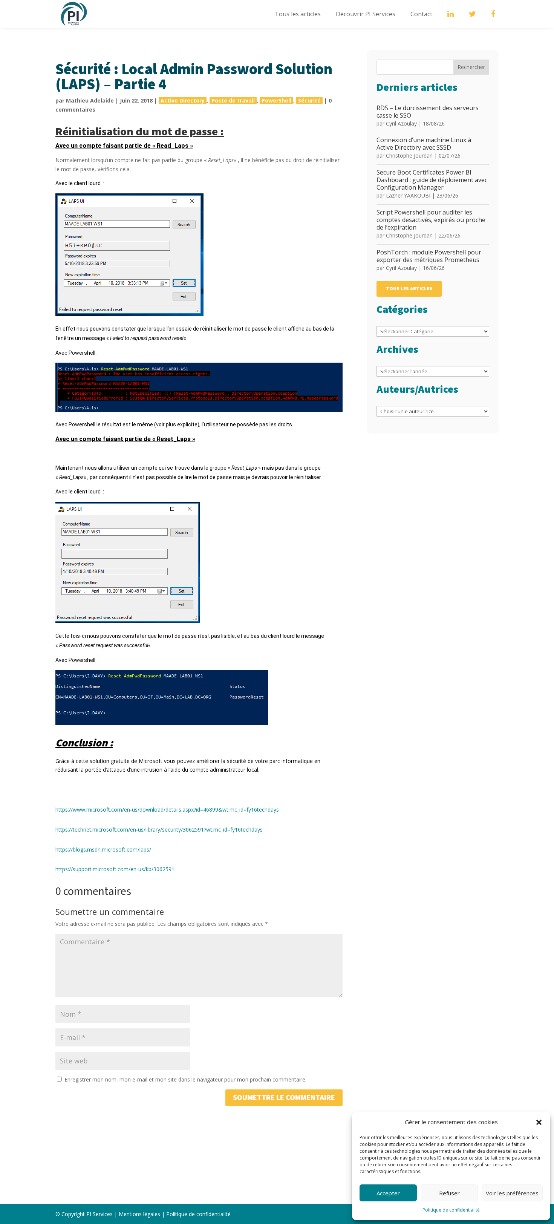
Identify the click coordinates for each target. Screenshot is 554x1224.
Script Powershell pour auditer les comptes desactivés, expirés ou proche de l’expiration (430, 219)
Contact (421, 14)
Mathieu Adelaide (90, 100)
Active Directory (183, 100)
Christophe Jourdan (409, 155)
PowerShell (276, 100)
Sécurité (309, 100)
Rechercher (471, 66)
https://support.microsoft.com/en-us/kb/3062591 (114, 869)
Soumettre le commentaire (284, 1097)
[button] (539, 1122)
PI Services (99, 1214)
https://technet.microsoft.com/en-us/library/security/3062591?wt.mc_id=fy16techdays (159, 829)
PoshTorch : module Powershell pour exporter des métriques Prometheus (428, 256)
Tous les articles (298, 14)
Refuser (449, 1193)
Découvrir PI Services (365, 14)
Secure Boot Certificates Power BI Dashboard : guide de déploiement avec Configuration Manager (431, 179)
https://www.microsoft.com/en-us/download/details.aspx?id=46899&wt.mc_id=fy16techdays (167, 809)
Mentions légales (139, 1214)
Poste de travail (233, 100)
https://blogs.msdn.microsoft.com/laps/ (103, 849)
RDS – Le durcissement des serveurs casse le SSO (427, 111)
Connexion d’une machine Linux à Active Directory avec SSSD (423, 144)
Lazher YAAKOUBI (408, 195)
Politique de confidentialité (451, 1210)
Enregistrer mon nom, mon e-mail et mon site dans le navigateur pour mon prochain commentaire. (185, 1079)
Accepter (388, 1193)
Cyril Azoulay (401, 123)
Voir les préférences (512, 1193)
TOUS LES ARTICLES (409, 288)
